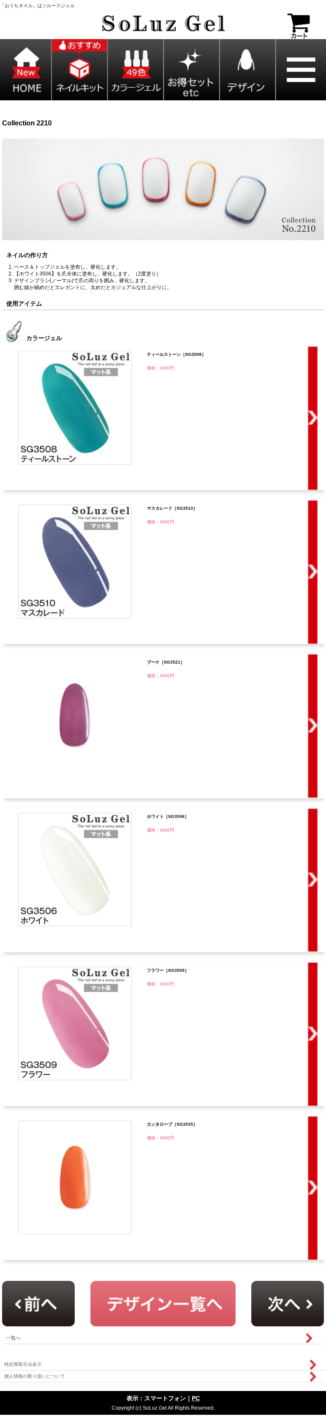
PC (196, 1398)
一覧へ (13, 1337)
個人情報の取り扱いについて (34, 1376)
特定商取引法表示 (23, 1364)
